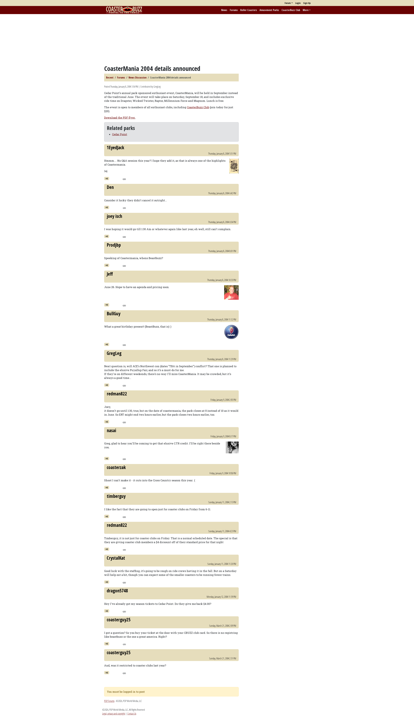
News (224, 10)
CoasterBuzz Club (291, 10)
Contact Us (131, 713)
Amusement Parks (269, 10)
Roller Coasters (248, 10)
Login (298, 3)
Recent (110, 77)
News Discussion (138, 77)
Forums (234, 10)
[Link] (124, 178)
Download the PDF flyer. (119, 117)
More (306, 10)
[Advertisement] (207, 39)
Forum (288, 3)
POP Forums (109, 701)
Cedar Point (119, 134)
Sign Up (306, 3)
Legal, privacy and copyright (113, 713)
